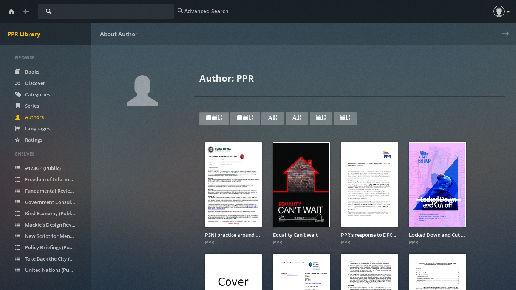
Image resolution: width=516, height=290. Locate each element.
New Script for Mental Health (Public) (54, 236)
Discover (34, 83)
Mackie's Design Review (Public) (54, 224)
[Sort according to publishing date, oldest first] (345, 118)
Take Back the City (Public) (54, 258)
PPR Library (24, 34)
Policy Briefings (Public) (51, 247)
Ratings (33, 139)
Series (31, 105)
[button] (499, 11)
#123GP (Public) (42, 168)
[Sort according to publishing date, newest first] (321, 118)
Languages (37, 128)
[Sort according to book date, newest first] (214, 118)
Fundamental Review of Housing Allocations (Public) (54, 190)
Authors (34, 117)
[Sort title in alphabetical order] (272, 118)
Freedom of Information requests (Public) (54, 179)
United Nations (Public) (51, 270)
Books (31, 71)
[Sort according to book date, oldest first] (245, 118)
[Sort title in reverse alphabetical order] (297, 118)
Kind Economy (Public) (50, 213)
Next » (503, 38)
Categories (37, 94)
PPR (209, 242)
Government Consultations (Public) (54, 202)
